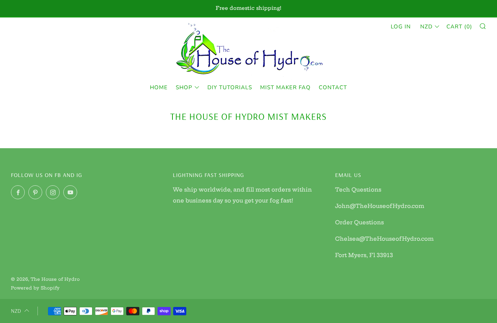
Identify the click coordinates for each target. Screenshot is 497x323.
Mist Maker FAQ (285, 87)
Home (159, 87)
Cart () (459, 26)
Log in (401, 26)
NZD (426, 26)
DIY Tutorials (229, 87)
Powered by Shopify (35, 288)
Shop (184, 87)
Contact (333, 87)
